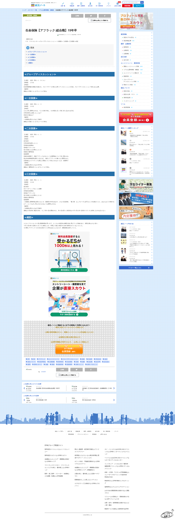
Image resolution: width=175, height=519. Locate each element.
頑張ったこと (79, 364)
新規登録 (127, 6)
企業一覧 (69, 431)
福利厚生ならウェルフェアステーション (117, 487)
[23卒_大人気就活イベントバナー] (136, 199)
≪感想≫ (30, 63)
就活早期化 (42, 362)
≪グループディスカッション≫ (37, 52)
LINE (62, 370)
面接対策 (60, 364)
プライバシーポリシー (82, 434)
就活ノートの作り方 (134, 162)
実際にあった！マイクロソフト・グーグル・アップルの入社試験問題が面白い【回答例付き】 (140, 173)
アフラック (42, 359)
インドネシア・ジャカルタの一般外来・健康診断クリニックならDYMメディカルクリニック (117, 466)
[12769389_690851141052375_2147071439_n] (136, 185)
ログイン (139, 6)
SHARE (91, 370)
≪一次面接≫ (32, 54)
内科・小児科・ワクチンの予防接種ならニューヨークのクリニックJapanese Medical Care (117, 474)
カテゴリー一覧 (32, 10)
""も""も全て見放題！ (69, 349)
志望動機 (51, 362)
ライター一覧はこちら (135, 268)
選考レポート (38, 364)
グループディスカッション (70, 359)
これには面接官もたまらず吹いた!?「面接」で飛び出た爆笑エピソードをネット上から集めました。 (140, 245)
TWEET (76, 370)
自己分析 (97, 431)
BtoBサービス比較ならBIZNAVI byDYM (117, 509)
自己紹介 (106, 362)
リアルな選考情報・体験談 (46, 10)
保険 (83, 359)
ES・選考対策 (106, 431)
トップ (24, 10)
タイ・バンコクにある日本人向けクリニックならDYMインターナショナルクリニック (117, 451)
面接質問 (69, 364)
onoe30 (43, 371)
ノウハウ (116, 431)
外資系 (90, 359)
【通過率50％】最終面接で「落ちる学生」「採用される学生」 (139, 135)
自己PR (98, 362)
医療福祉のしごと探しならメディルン (86, 480)
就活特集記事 (132, 142)
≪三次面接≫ (32, 60)
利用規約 (94, 434)
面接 (53, 364)
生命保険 (69, 362)
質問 (29, 364)
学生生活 (98, 359)
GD (34, 359)
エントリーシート (54, 359)
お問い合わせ (103, 434)
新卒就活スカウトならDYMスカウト (56, 455)
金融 (46, 364)
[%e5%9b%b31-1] (136, 212)
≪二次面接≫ (32, 57)
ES (28, 359)
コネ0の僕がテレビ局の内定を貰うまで (138, 237)
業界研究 (60, 362)
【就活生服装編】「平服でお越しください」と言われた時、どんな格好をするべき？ (140, 154)
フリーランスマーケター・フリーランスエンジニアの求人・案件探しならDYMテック (57, 467)
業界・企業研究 (87, 431)
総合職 (90, 362)
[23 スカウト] (136, 21)
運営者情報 (71, 434)
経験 (83, 362)
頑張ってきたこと (92, 364)
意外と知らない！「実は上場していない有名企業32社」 (140, 145)
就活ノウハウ (31, 362)
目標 (77, 362)
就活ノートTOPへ (59, 431)
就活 (106, 359)
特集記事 (78, 431)
